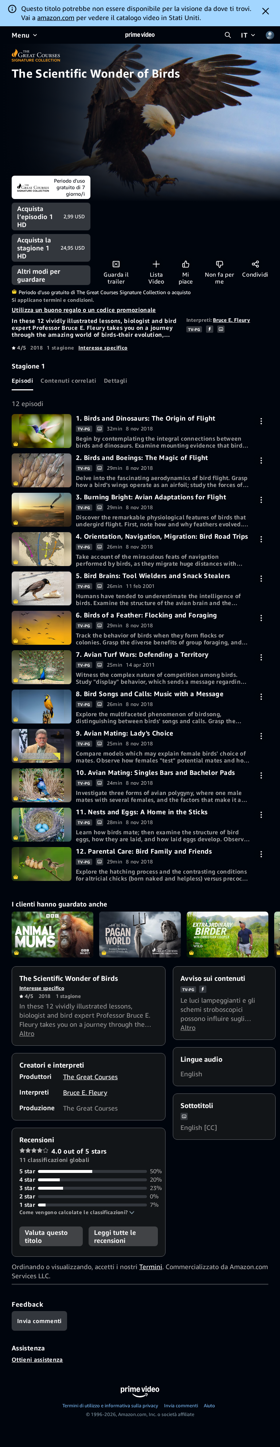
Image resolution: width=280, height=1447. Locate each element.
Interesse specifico (103, 347)
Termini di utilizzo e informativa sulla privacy (110, 1405)
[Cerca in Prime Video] (228, 35)
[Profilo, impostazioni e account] (270, 35)
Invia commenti (181, 1405)
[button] (77, 1212)
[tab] (22, 380)
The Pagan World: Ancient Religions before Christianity (140, 934)
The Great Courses (90, 1077)
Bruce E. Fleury (231, 320)
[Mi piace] (186, 264)
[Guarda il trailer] (116, 264)
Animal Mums (52, 934)
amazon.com (55, 17)
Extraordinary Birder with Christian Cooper (227, 934)
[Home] (140, 35)
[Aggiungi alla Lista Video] (156, 264)
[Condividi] (255, 264)
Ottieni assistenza (37, 1359)
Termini (150, 1267)
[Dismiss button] (265, 11)
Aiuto (209, 1405)
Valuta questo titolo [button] (46, 1236)
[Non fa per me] (220, 264)
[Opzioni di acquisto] (261, 421)
